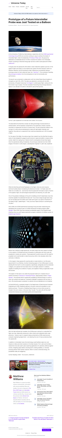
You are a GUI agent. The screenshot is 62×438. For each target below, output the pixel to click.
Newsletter (22, 6)
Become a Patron (46, 429)
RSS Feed (32, 7)
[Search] (52, 7)
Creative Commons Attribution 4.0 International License (36, 435)
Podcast (17, 6)
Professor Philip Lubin (35, 57)
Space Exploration (34, 25)
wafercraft (11, 63)
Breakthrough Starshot (14, 214)
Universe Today (18, 3)
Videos (13, 6)
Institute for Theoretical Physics (27, 275)
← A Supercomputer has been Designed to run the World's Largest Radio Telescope (19, 419)
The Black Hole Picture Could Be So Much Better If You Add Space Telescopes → (42, 418)
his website (21, 403)
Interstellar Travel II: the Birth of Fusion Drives (44, 380)
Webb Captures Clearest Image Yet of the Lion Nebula (44, 405)
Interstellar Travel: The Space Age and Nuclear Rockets (44, 399)
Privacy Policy (34, 433)
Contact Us (27, 433)
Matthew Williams (13, 25)
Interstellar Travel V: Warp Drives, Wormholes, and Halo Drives (44, 386)
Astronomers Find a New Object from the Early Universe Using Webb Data (45, 393)
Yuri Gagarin (30, 83)
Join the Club (27, 7)
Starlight (11, 210)
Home (10, 6)
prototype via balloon (16, 74)
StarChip (35, 72)
